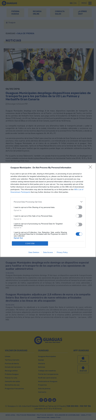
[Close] (91, 167)
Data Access (48, 252)
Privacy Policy (62, 252)
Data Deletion (33, 252)
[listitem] (48, 201)
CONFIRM (30, 243)
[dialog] (48, 210)
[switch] (79, 207)
